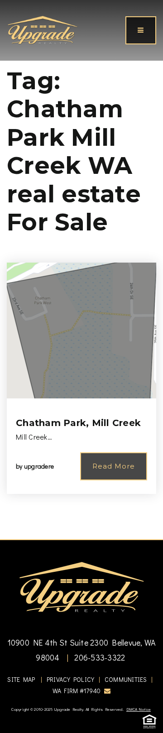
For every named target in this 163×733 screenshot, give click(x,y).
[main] (81, 269)
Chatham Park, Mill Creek (78, 422)
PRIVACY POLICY (71, 679)
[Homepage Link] (43, 29)
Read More (113, 466)
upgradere (39, 466)
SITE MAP (21, 679)
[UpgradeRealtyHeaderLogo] (81, 586)
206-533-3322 (98, 657)
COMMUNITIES (126, 679)
